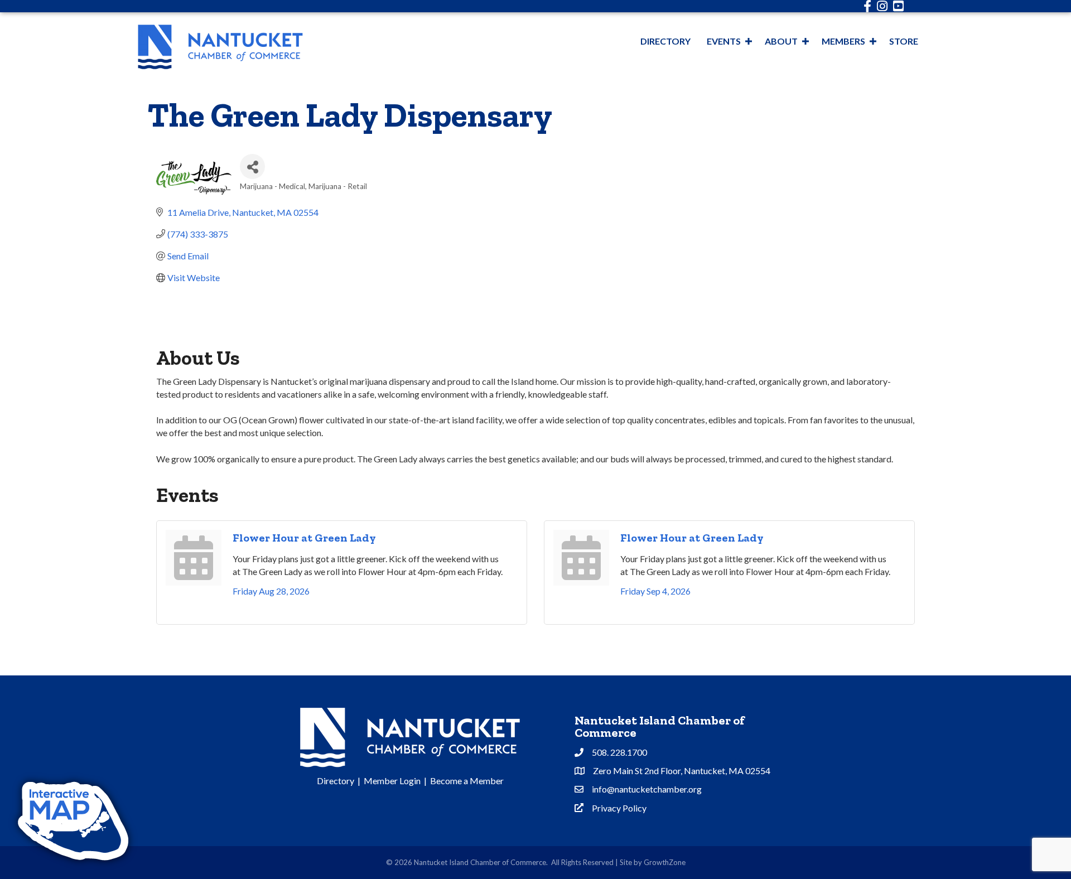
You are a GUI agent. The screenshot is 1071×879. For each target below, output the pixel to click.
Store (903, 41)
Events (724, 41)
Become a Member (467, 780)
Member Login (392, 780)
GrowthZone (665, 862)
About (781, 41)
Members (843, 41)
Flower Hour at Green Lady (304, 537)
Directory (665, 41)
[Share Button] (252, 166)
